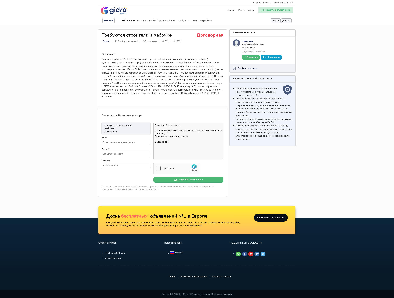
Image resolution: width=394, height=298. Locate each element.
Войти (230, 10)
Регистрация (246, 10)
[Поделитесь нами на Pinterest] (250, 254)
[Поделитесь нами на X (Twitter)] (263, 254)
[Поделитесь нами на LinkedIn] (256, 254)
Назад (276, 20)
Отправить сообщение (190, 179)
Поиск (109, 20)
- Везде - (106, 41)
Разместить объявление (271, 217)
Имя (104, 137)
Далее (285, 20)
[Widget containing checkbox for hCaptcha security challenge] (176, 168)
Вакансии (142, 20)
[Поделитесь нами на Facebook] (244, 254)
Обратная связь (261, 2)
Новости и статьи (283, 2)
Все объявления (271, 57)
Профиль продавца (247, 68)
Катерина (247, 41)
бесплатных (135, 216)
